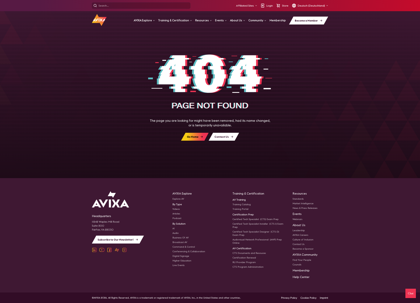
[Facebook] (109, 249)
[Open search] (95, 5)
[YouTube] (101, 249)
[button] (246, 6)
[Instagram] (124, 249)
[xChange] (117, 249)
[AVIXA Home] (99, 20)
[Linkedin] (94, 249)
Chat (410, 293)
